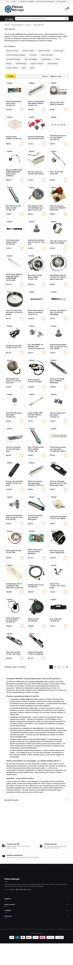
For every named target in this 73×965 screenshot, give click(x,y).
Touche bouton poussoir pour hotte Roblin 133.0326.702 (58, 137)
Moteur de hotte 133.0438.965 (33, 620)
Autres (32, 68)
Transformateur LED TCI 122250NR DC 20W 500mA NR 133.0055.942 (14, 586)
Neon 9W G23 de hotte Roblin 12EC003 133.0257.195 (13, 208)
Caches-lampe (58, 50)
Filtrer (9, 76)
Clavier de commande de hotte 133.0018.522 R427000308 (58, 312)
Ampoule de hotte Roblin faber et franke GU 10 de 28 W (36, 242)
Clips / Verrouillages (31, 59)
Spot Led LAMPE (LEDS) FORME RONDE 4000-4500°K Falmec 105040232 (14, 173)
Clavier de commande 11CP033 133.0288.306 (36, 653)
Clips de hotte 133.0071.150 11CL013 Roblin (57, 586)
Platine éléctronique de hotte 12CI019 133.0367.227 (13, 103)
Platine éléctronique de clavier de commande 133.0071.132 (35, 312)
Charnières (33, 55)
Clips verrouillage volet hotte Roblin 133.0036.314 (57, 415)
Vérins (24, 68)
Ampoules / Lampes (12, 50)
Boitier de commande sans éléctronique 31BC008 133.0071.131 (36, 483)
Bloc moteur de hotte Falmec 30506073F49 (57, 552)
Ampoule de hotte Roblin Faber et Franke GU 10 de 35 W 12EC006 (58, 346)
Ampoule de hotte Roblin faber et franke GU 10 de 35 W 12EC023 (14, 517)
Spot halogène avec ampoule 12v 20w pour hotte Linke (13, 381)
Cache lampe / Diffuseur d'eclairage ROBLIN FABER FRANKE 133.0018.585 (14, 277)
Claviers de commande (13, 59)
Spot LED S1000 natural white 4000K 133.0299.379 (14, 415)
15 (67, 667)
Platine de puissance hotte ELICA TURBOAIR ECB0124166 (57, 208)
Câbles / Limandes (44, 50)
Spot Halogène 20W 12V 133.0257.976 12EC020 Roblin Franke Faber (58, 277)
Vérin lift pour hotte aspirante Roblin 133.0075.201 (12, 242)
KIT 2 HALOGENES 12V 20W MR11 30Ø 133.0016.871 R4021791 (36, 346)
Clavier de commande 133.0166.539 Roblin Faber (13, 449)
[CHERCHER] (66, 18)
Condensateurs (46, 59)
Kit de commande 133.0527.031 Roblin (35, 381)
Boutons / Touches (28, 50)
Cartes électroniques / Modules (15, 55)
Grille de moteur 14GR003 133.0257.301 (14, 137)
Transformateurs (53, 63)
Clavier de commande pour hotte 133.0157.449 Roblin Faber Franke (58, 483)
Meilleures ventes (58, 76)
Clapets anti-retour (47, 55)
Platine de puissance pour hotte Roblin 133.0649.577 (13, 620)
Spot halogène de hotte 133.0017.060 (14, 551)
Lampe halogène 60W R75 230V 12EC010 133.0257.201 (35, 415)
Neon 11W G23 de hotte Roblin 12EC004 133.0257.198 (36, 449)
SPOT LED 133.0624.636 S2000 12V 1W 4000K (58, 242)
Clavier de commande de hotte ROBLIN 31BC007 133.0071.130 (36, 103)
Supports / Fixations (37, 63)
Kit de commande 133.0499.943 (56, 620)
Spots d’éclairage (21, 63)
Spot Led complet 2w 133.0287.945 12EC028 (36, 173)
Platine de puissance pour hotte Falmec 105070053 (35, 551)
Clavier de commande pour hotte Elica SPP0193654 (35, 517)
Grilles (57, 59)
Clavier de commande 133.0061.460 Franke (13, 653)
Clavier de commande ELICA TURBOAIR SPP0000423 (57, 381)
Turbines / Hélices (11, 68)
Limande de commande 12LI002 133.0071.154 (14, 346)
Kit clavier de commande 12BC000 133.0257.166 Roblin (14, 483)
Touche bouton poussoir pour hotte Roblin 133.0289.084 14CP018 (58, 449)
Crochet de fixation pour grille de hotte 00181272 (36, 137)
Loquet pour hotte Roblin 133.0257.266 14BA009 (58, 517)
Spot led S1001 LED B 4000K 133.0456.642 (57, 103)
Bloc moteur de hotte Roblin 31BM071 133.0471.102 (35, 277)
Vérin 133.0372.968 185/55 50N (56, 173)
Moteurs (8, 63)
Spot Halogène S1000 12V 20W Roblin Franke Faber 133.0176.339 (35, 208)
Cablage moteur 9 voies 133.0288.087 (36, 586)
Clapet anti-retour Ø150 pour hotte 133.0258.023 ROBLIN (14, 312)
